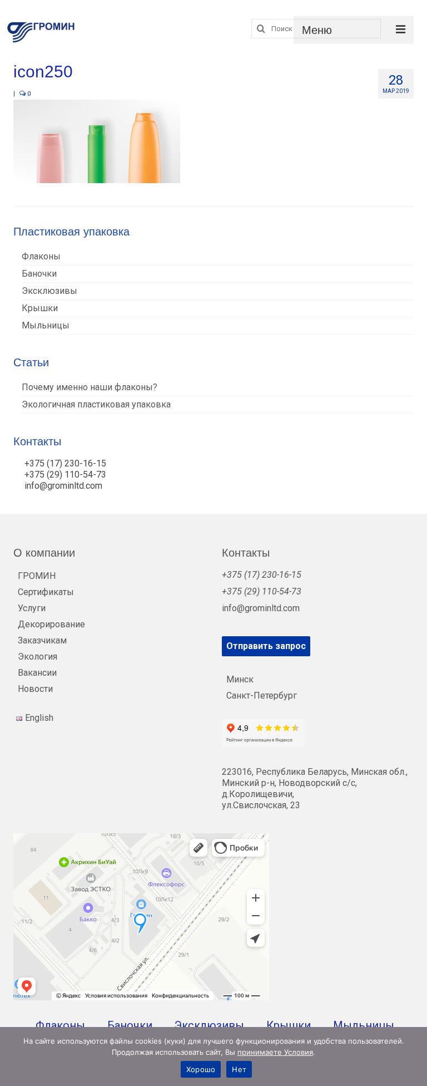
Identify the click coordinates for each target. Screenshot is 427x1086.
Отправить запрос (266, 646)
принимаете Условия (275, 1052)
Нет (239, 1069)
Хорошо (201, 1069)
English (39, 717)
